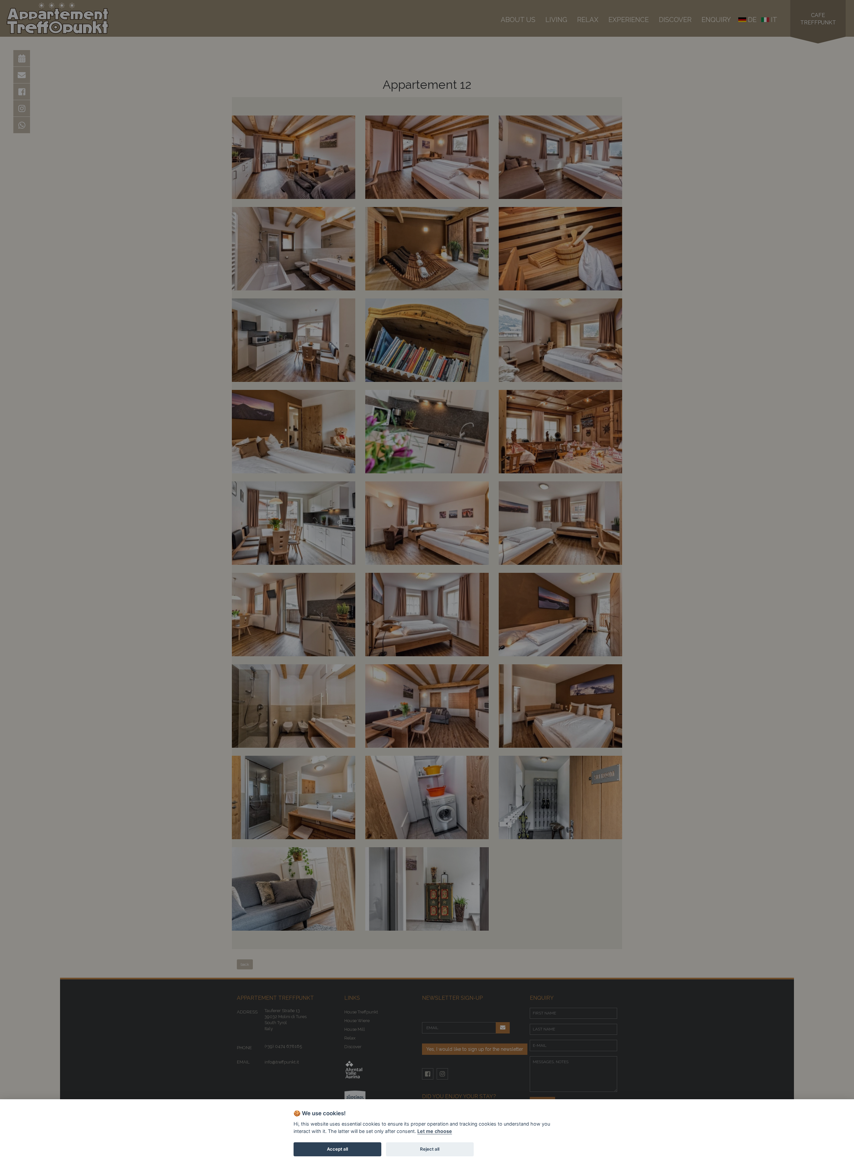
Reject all (429, 1149)
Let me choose (434, 1131)
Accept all (337, 1149)
